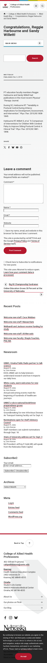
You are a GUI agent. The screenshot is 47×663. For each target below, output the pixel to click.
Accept (23, 656)
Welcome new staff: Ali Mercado (19, 333)
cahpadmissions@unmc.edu (16, 564)
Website (7, 223)
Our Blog (7, 608)
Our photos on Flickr (13, 602)
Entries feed (13, 507)
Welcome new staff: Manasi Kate (19, 322)
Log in (11, 503)
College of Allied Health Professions (22, 14)
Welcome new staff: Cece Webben (19, 317)
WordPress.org (15, 516)
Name (7, 207)
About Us (8, 596)
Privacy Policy (20, 241)
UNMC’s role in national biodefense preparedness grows (20, 404)
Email (7, 215)
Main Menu (11, 43)
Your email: (9, 463)
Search (35, 58)
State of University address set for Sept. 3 (23, 437)
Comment (9, 182)
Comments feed (15, 512)
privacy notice (26, 649)
